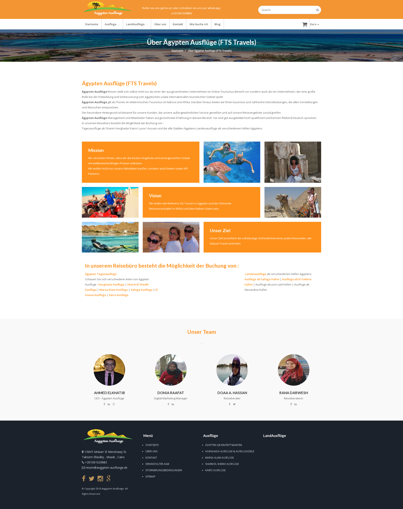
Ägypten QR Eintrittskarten (223, 445)
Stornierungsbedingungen (163, 470)
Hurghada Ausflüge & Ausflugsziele (229, 451)
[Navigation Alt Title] (107, 9)
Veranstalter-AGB (157, 464)
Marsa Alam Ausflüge (113, 290)
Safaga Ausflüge (142, 290)
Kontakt (151, 457)
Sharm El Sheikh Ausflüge (222, 464)
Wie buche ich (199, 24)
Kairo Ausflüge (118, 295)
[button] (314, 24)
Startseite (152, 445)
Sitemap (150, 476)
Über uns (151, 451)
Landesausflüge (255, 274)
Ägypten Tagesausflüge (101, 274)
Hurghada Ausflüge (111, 284)
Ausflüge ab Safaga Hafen (262, 279)
